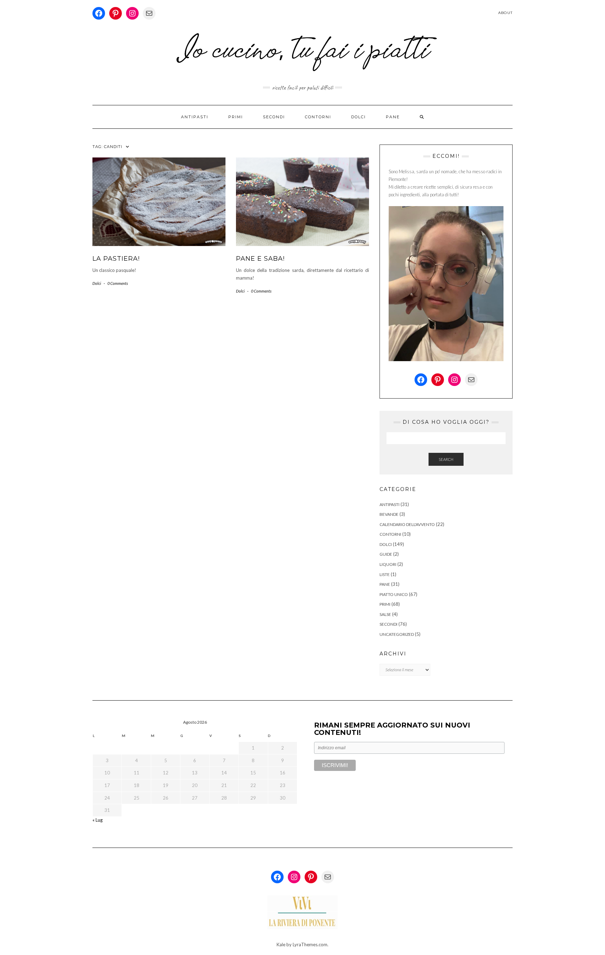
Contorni (318, 116)
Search (446, 459)
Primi (235, 116)
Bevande (389, 514)
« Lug (97, 820)
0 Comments (117, 283)
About (505, 12)
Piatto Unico (394, 594)
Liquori (388, 564)
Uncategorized (397, 634)
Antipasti (194, 116)
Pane (393, 116)
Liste (385, 574)
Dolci (358, 116)
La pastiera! (116, 258)
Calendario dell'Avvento (407, 524)
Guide (386, 554)
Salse (385, 614)
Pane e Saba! (260, 258)
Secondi (274, 116)
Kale (281, 944)
